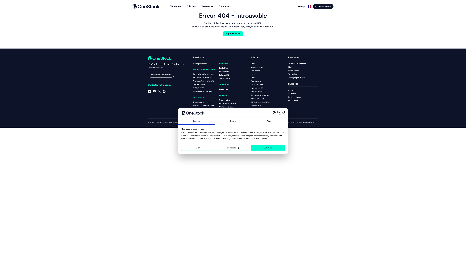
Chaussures (255, 71)
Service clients (199, 84)
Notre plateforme (200, 63)
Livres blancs (293, 71)
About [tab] (269, 121)
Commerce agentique (202, 102)
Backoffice (223, 68)
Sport (253, 77)
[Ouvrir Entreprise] (230, 6)
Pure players (256, 81)
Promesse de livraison (202, 77)
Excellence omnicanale (260, 95)
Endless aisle (256, 105)
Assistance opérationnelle (203, 105)
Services (223, 95)
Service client (224, 100)
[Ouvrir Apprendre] (214, 6)
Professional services (228, 103)
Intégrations (224, 71)
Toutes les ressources (297, 63)
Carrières (292, 93)
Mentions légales (171, 122)
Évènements (293, 100)
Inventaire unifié (257, 88)
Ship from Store (257, 98)
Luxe (252, 74)
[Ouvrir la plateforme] (182, 6)
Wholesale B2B (257, 84)
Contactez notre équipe (159, 84)
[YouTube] (154, 91)
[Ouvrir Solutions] (197, 6)
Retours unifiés (199, 88)
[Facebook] (164, 91)
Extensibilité (224, 75)
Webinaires (292, 74)
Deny (198, 148)
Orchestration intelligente (203, 81)
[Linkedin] (149, 91)
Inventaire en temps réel (203, 74)
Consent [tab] (196, 121)
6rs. (316, 122)
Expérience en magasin (202, 91)
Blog (290, 67)
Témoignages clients (296, 77)
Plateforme (223, 89)
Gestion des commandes (204, 69)
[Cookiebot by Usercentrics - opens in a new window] (274, 113)
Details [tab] (233, 121)
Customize (231, 148)
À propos (292, 90)
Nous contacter (294, 97)
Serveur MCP (224, 78)
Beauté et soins (257, 67)
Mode (253, 63)
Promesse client (257, 91)
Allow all (268, 148)
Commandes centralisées (261, 102)
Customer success (226, 107)
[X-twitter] (159, 91)
